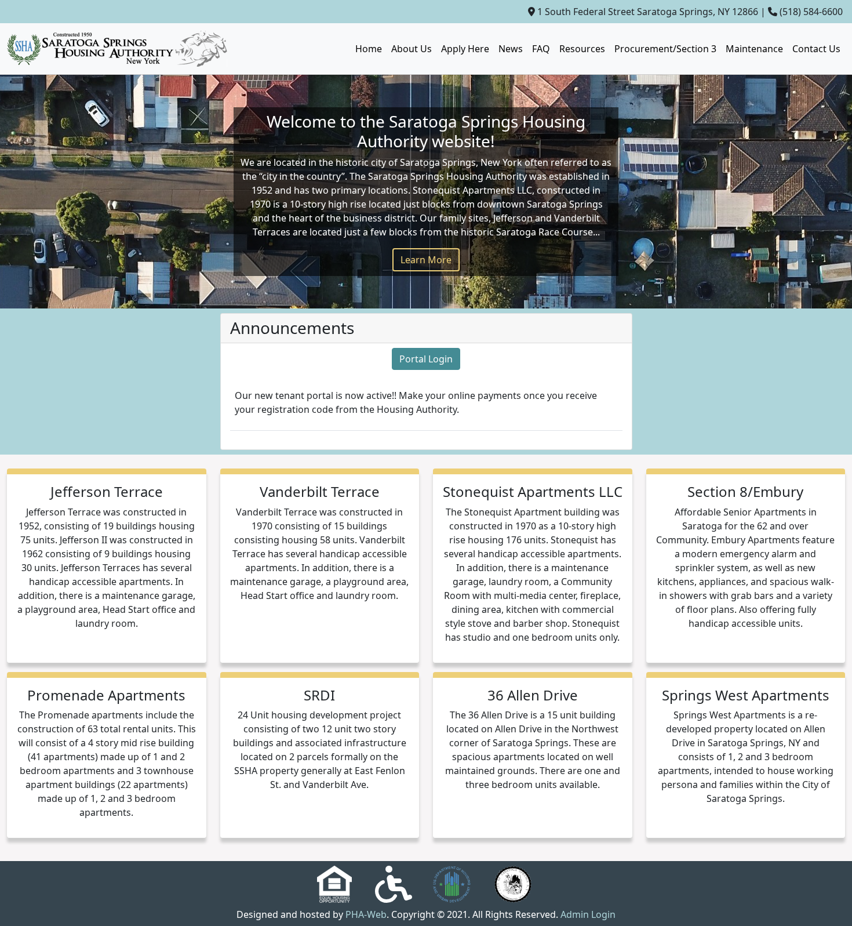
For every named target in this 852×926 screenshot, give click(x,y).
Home (368, 48)
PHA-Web (366, 914)
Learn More (426, 259)
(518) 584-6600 (811, 11)
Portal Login (426, 359)
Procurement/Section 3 (665, 48)
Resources (582, 48)
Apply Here (465, 48)
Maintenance (754, 48)
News (510, 48)
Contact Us (816, 48)
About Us (411, 48)
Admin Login (588, 914)
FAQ (541, 48)
